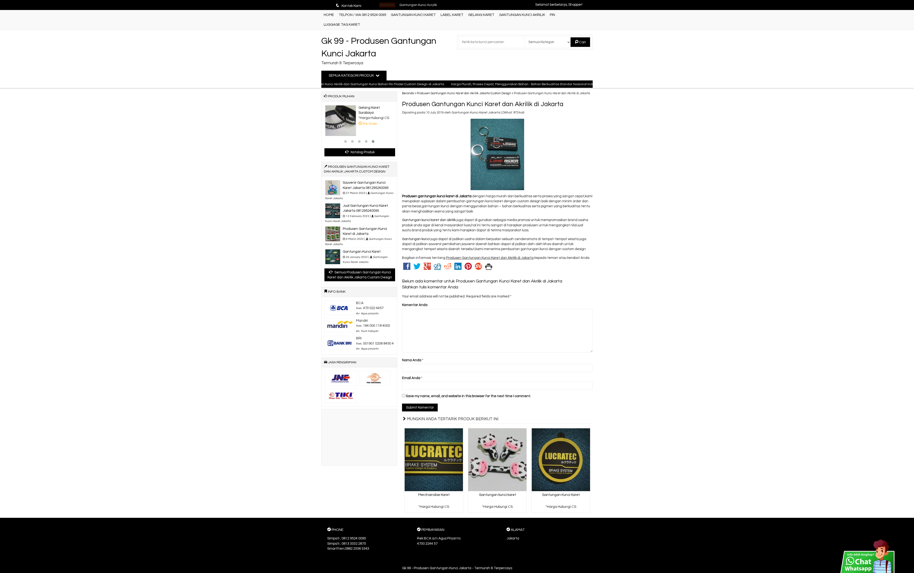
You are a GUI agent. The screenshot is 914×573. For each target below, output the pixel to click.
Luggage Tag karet (342, 24)
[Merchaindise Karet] (434, 459)
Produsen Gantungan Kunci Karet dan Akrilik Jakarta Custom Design (464, 93)
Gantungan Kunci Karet (413, 15)
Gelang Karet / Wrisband (418, 5)
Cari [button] (582, 42)
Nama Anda (411, 360)
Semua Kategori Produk (352, 75)
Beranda (408, 93)
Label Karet (452, 15)
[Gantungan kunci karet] (497, 459)
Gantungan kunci (416, 239)
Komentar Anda (414, 305)
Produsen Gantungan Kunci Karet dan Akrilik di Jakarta (482, 104)
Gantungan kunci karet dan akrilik (429, 220)
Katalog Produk (362, 152)
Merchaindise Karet (434, 495)
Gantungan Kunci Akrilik (522, 15)
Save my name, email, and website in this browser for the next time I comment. (468, 396)
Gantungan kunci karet (497, 495)
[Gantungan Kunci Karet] (561, 459)
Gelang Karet (481, 15)
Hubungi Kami (435, 509)
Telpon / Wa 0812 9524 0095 (362, 15)
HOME (329, 15)
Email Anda (411, 378)
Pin (552, 15)
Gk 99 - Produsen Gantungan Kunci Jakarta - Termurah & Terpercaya (457, 568)
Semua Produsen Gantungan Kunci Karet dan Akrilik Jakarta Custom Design (360, 275)
